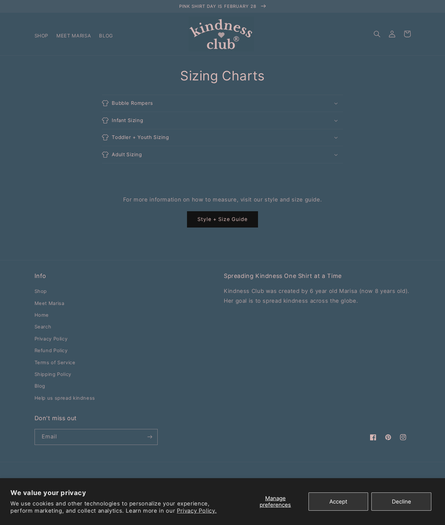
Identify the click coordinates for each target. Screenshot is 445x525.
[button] (377, 33)
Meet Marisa (50, 303)
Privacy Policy (51, 339)
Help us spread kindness (65, 398)
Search (43, 327)
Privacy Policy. (197, 510)
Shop (41, 291)
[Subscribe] (149, 437)
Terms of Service (55, 363)
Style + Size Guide (222, 219)
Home (42, 315)
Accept (338, 501)
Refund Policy (51, 350)
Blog (40, 386)
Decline (401, 501)
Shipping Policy (53, 374)
